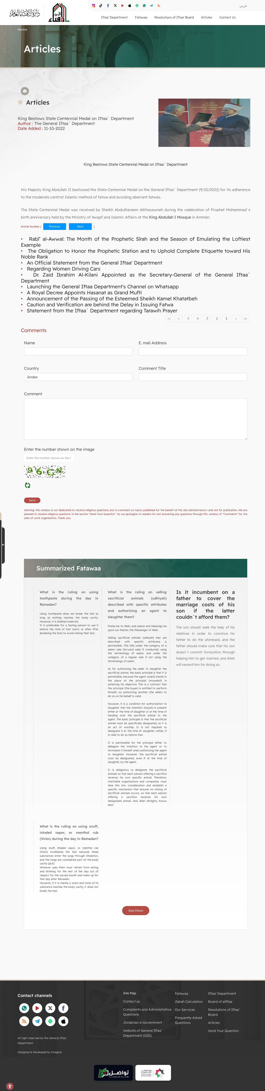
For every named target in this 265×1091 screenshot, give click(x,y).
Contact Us (227, 17)
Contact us (131, 1001)
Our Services (185, 1010)
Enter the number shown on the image (59, 449)
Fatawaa (181, 993)
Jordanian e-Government (142, 1022)
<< (169, 318)
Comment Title (152, 368)
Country (31, 368)
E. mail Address (153, 342)
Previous (54, 226)
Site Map (129, 993)
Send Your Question (223, 1031)
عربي (243, 5)
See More (135, 911)
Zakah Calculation (189, 1001)
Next (80, 226)
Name (29, 342)
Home (22, 29)
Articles (214, 1023)
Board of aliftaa (220, 1001)
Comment (33, 393)
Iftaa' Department (222, 993)
